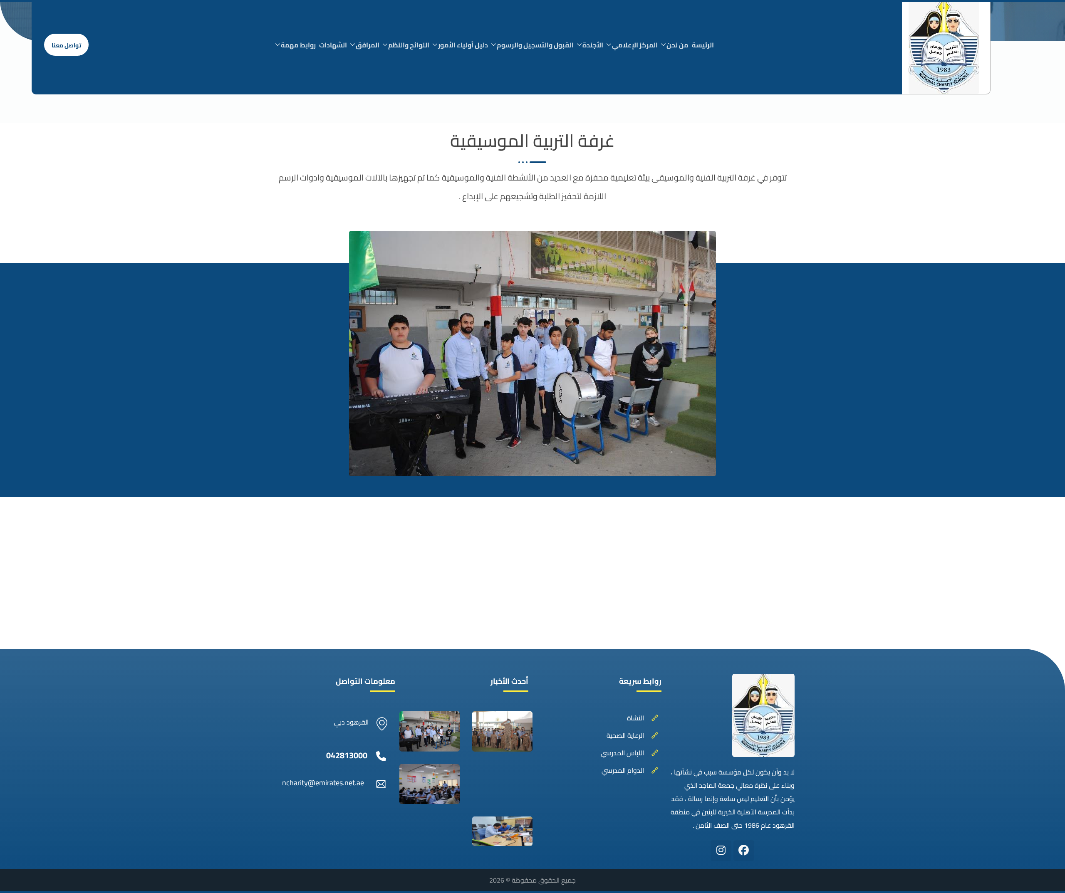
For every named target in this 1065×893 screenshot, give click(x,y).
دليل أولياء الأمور (463, 45)
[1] (429, 731)
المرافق (367, 45)
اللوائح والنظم (408, 45)
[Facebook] (743, 850)
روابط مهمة (298, 45)
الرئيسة (703, 45)
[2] (502, 731)
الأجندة (592, 45)
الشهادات (333, 45)
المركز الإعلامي (635, 45)
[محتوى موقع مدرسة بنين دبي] (429, 784)
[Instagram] (721, 850)
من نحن (677, 45)
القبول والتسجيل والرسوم (535, 45)
